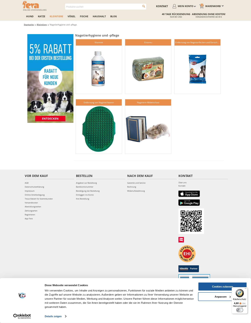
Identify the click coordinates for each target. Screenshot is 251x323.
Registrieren (30, 214)
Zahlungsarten (31, 210)
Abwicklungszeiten (33, 206)
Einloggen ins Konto (85, 194)
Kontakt (162, 6)
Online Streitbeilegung (35, 194)
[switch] (239, 310)
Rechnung (131, 186)
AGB (27, 183)
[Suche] (144, 6)
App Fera (29, 218)
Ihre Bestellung (82, 198)
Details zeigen (53, 316)
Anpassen (221, 296)
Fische (84, 16)
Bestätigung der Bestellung (88, 191)
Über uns (182, 182)
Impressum (29, 191)
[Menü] (245, 289)
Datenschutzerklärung (34, 186)
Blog (113, 16)
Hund (29, 16)
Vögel (71, 16)
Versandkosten (31, 202)
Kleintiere (56, 16)
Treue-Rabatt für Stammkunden (39, 198)
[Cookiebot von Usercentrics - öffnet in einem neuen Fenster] (22, 316)
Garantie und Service (136, 183)
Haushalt (99, 16)
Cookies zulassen (222, 286)
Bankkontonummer (84, 186)
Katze (41, 16)
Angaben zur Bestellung (86, 183)
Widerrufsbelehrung (136, 191)
